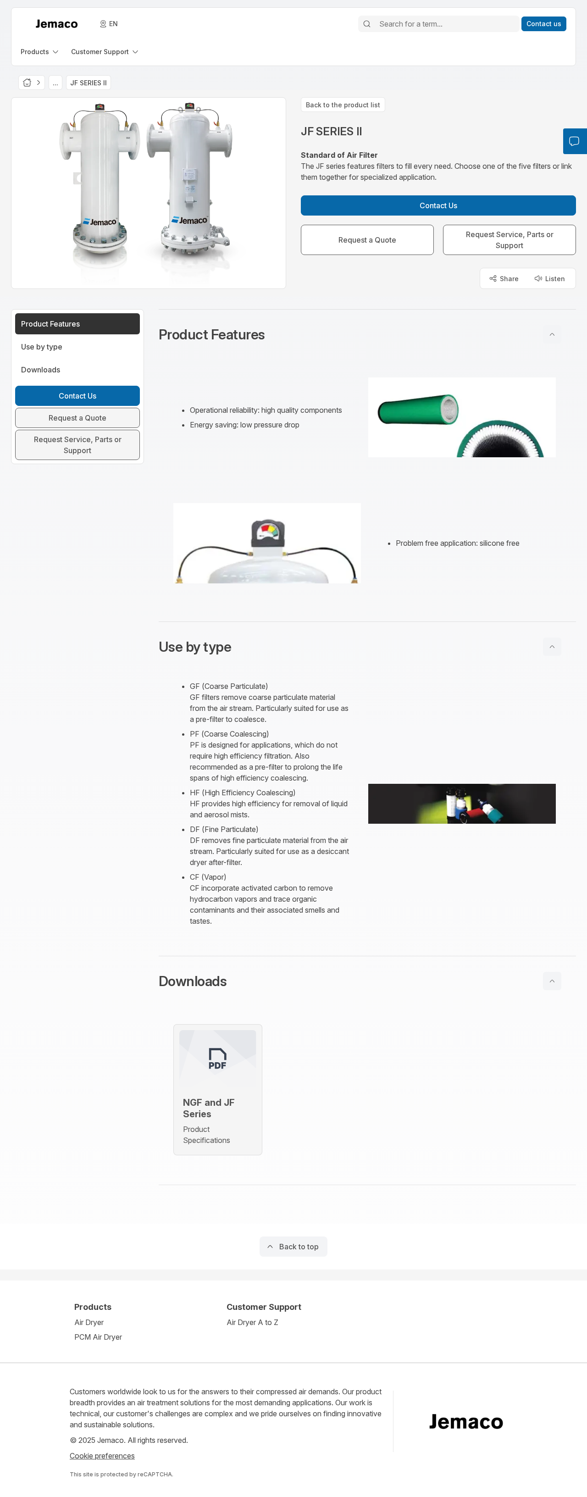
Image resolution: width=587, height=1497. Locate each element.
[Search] (367, 24)
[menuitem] (40, 51)
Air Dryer (89, 1322)
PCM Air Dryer (98, 1337)
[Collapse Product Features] (552, 334)
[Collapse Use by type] (552, 647)
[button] (367, 334)
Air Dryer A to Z (252, 1322)
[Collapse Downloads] (552, 981)
